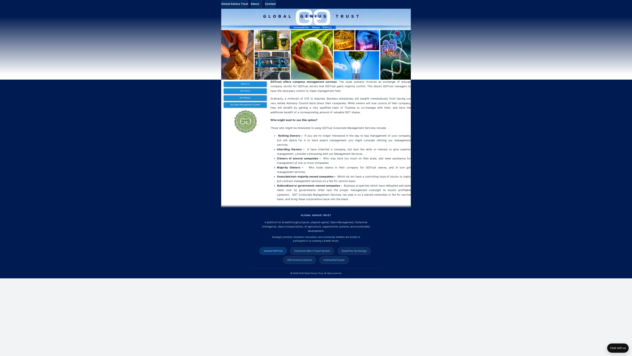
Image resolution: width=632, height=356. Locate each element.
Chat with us (618, 348)
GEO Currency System (299, 260)
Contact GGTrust (273, 251)
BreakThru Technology (354, 251)
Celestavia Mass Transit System (312, 251)
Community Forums (334, 260)
